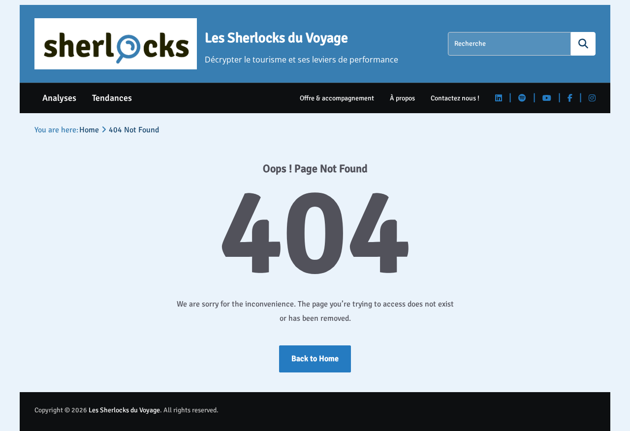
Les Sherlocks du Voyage (276, 38)
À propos (402, 98)
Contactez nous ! (455, 98)
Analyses (59, 97)
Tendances (112, 97)
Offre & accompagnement (337, 98)
